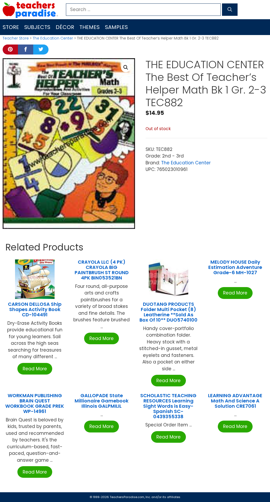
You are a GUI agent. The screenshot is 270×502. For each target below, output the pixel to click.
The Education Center (53, 38)
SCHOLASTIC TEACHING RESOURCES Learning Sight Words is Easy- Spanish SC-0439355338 (168, 406)
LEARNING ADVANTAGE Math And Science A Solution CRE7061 (235, 400)
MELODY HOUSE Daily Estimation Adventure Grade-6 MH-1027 (235, 267)
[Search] (230, 9)
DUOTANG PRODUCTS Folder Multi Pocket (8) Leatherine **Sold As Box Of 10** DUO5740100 (168, 312)
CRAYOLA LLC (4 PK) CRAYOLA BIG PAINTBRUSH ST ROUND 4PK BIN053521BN (102, 270)
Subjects (37, 27)
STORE (11, 27)
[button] (126, 67)
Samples (116, 27)
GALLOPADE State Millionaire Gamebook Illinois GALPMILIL (101, 400)
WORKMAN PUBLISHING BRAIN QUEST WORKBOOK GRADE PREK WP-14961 (34, 403)
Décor (65, 27)
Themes (89, 27)
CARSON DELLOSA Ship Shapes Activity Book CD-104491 (34, 309)
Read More (35, 369)
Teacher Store (16, 38)
